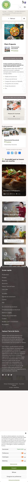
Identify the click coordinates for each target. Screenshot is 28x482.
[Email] (15, 152)
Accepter (14, 468)
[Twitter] (12, 152)
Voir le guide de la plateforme (14, 263)
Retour (12, 18)
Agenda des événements (8, 296)
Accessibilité (5, 324)
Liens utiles (5, 289)
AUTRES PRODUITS (20, 11)
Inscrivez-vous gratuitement (14, 219)
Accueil (4, 11)
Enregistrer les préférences (14, 476)
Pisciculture (14, 144)
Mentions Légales (7, 312)
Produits (10, 11)
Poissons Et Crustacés (14, 113)
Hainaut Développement (9, 383)
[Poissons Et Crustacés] (14, 105)
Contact (4, 299)
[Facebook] (8, 152)
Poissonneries (7, 144)
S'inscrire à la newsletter (14, 241)
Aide (3, 302)
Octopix (11, 387)
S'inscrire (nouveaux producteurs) (11, 309)
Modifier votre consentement (10, 321)
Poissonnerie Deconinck (15, 47)
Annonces (5, 283)
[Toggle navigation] (25, 7)
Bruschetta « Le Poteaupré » (12, 190)
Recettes (4, 280)
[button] (25, 433)
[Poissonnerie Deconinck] (14, 132)
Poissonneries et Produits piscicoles (12, 13)
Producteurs (5, 274)
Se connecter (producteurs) (9, 306)
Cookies (4, 318)
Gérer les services (13, 464)
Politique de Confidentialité (14, 480)
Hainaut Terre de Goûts (8, 286)
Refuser (14, 472)
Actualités (4, 293)
